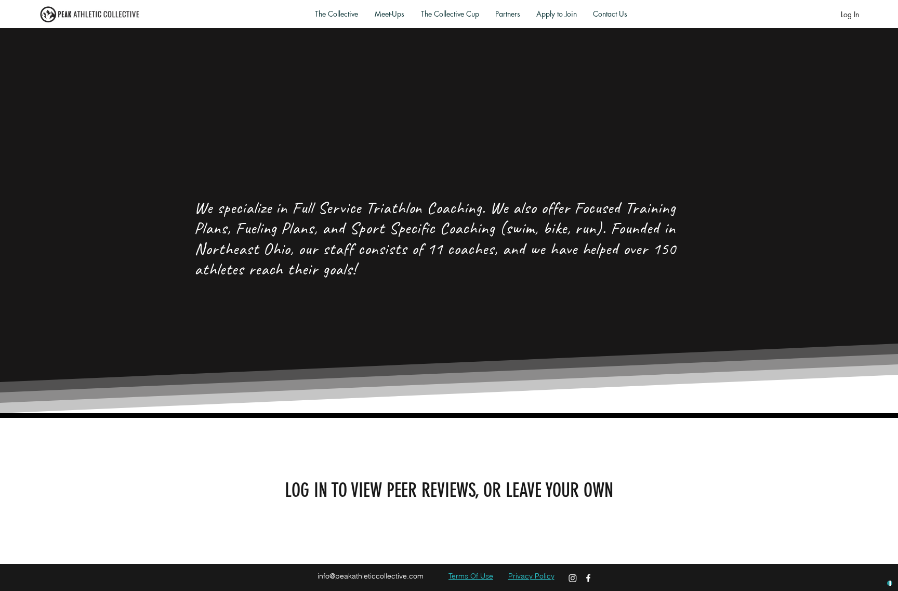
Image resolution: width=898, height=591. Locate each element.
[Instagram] (572, 578)
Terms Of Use (470, 576)
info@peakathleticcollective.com (371, 576)
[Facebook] (588, 578)
